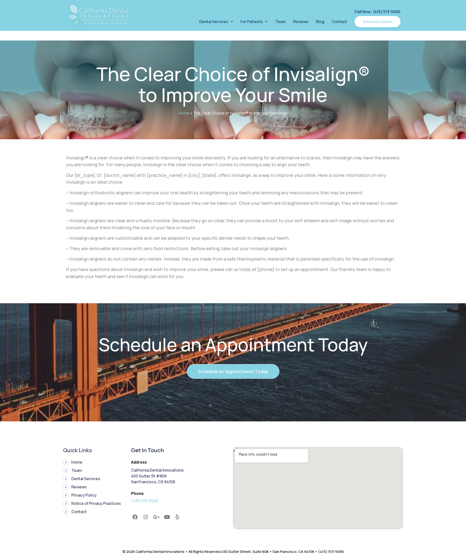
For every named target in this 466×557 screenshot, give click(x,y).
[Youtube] (167, 517)
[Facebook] (135, 517)
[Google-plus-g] (156, 517)
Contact (339, 21)
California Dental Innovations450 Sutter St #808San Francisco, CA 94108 (157, 475)
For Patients (252, 21)
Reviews (300, 21)
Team (280, 21)
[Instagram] (146, 517)
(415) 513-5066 (144, 500)
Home (184, 113)
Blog (320, 21)
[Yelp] (177, 517)
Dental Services (213, 21)
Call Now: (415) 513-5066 (377, 11)
